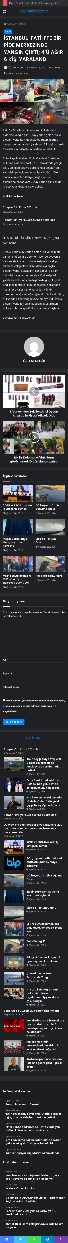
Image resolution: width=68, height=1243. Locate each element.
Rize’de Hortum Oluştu (46, 540)
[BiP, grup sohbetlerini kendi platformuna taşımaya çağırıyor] (14, 863)
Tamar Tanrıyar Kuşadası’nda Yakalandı (29, 220)
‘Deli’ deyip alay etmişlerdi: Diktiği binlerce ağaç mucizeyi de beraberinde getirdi (44, 764)
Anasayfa (11, 23)
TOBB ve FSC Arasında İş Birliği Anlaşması (17, 507)
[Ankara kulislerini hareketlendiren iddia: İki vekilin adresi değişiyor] (14, 1046)
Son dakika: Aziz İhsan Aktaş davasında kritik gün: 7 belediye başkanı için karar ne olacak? (45, 1026)
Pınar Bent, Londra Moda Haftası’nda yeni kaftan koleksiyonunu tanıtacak (42, 784)
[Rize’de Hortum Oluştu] (50, 527)
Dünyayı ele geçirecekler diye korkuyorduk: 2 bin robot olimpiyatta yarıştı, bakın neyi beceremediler (33, 828)
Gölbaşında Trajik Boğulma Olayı (47, 507)
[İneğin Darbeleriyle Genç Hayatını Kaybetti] (18, 527)
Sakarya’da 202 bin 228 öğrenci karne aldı (31, 1011)
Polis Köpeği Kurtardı (49, 576)
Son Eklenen (34, 737)
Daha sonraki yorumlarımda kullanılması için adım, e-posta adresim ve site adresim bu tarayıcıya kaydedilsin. (34, 706)
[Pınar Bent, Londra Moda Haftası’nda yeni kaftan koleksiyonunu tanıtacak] (14, 785)
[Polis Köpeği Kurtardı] (50, 564)
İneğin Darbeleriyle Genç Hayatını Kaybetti (15, 542)
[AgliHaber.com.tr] (34, 11)
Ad (5, 659)
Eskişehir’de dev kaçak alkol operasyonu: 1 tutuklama (44, 959)
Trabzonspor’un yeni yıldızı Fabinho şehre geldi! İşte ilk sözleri (44, 1063)
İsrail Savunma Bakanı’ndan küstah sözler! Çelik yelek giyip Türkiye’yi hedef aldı (44, 801)
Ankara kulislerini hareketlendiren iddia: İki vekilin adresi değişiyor (42, 1045)
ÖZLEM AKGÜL (16, 67)
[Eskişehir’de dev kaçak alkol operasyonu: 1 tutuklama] (14, 962)
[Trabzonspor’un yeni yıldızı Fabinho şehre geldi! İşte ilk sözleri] (14, 1064)
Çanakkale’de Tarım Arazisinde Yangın (39, 975)
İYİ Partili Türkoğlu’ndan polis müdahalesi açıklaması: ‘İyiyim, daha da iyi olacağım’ (44, 995)
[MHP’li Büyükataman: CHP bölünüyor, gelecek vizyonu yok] (18, 564)
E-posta (8, 673)
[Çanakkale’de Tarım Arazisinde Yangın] (14, 978)
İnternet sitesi (11, 686)
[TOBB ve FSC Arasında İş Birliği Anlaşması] (18, 493)
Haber (22, 23)
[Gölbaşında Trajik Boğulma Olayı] (50, 493)
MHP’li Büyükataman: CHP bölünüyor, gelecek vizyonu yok (17, 579)
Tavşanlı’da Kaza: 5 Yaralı (20, 207)
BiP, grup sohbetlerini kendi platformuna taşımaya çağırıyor (44, 862)
